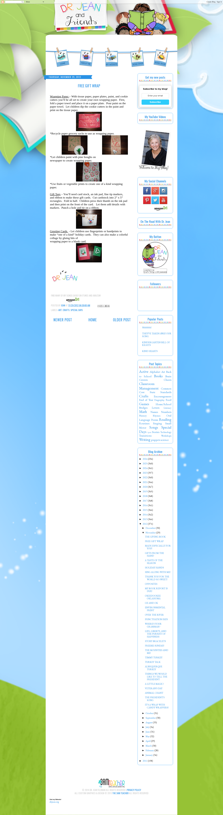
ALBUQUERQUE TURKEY (153, 668)
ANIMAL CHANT (154, 692)
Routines (144, 423)
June (148, 731)
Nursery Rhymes (149, 415)
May (148, 736)
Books (158, 376)
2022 (145, 477)
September (151, 717)
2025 (145, 463)
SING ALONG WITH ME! (157, 572)
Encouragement (162, 396)
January (149, 755)
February (150, 750)
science (165, 440)
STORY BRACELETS (155, 641)
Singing (157, 423)
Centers (143, 380)
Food (168, 400)
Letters (155, 407)
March (149, 745)
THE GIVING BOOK (155, 536)
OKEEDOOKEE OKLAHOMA (153, 597)
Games (144, 403)
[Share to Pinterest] (108, 306)
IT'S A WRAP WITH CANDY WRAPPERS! (157, 706)
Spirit (149, 432)
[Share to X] (103, 306)
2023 (145, 472)
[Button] (155, 266)
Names (154, 412)
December (151, 527)
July (148, 727)
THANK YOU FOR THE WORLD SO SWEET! (157, 578)
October (150, 713)
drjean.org (54, 801)
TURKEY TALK (153, 662)
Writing (144, 439)
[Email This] (98, 306)
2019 (145, 491)
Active (143, 371)
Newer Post (62, 319)
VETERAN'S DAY (153, 688)
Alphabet (155, 372)
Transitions (145, 435)
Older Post (122, 319)
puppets (155, 440)
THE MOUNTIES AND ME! (156, 651)
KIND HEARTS (150, 351)
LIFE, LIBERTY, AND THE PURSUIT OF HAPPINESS (155, 634)
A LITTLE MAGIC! (154, 683)
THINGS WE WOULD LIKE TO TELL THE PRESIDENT (156, 676)
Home (92, 319)
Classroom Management (149, 386)
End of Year (146, 400)
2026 (145, 458)
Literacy (167, 407)
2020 (145, 486)
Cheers (167, 380)
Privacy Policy (134, 790)
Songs (153, 427)
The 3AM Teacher (120, 793)
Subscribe (155, 102)
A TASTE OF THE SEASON (154, 562)
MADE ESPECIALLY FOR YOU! (158, 547)
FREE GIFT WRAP (154, 541)
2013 (145, 519)
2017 (145, 500)
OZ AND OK (151, 602)
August (149, 722)
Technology (165, 432)
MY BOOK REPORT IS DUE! (156, 590)
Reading (165, 419)
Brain (168, 376)
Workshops (166, 435)
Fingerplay (159, 399)
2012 (145, 523)
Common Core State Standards (155, 390)
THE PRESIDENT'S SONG (155, 699)
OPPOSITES (151, 583)
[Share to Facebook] (106, 306)
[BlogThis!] (101, 306)
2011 (145, 760)
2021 (145, 482)
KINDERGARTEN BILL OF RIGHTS (156, 344)
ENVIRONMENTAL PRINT (155, 609)
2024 (145, 468)
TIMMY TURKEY (153, 657)
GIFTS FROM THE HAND (154, 554)
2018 (145, 496)
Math (143, 411)
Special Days (77, 310)
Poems (154, 420)
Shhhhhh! (147, 327)
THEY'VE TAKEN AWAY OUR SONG (156, 335)
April (148, 740)
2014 (145, 514)
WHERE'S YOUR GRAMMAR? (153, 625)
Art (60, 310)
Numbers (166, 412)
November (151, 532)
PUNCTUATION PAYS (156, 619)
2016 (145, 505)
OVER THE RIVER (154, 614)
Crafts (66, 310)
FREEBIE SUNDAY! (154, 645)
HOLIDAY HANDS (154, 567)
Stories (155, 432)
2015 (145, 509)
